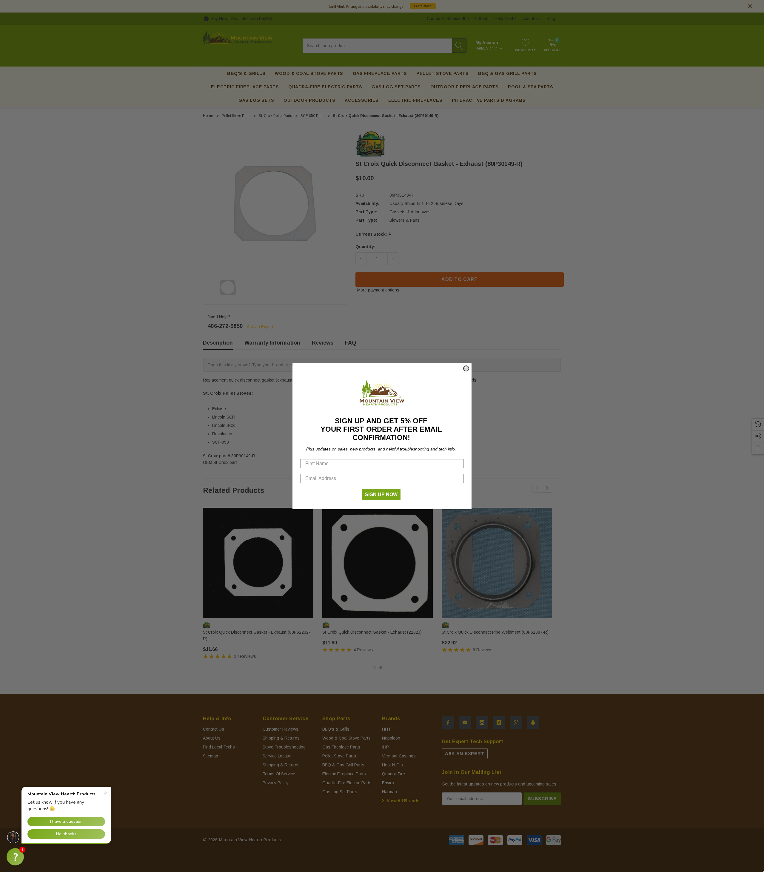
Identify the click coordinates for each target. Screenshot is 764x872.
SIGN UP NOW (381, 494)
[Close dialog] (466, 368)
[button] (15, 856)
